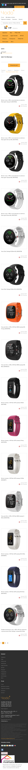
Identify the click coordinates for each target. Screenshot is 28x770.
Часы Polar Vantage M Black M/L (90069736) (11, 289)
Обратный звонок (19, 6)
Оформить (15, 28)
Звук (11, 32)
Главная (3, 70)
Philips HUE (17, 32)
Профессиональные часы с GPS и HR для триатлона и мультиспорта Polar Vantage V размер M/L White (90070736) (14, 631)
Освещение (12, 38)
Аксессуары (5, 41)
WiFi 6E (22, 35)
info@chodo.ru (4, 721)
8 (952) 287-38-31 (22, 3)
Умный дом (5, 35)
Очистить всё (14, 65)
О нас (2, 17)
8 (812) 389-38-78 (13, 3)
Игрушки (4, 38)
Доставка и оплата (10, 17)
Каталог (21, 19)
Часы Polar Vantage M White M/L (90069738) (11, 251)
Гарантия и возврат (6, 19)
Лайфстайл (20, 38)
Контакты (14, 19)
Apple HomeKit (14, 35)
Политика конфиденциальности (8, 738)
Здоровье (4, 32)
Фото (12, 41)
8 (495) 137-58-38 (5, 3)
